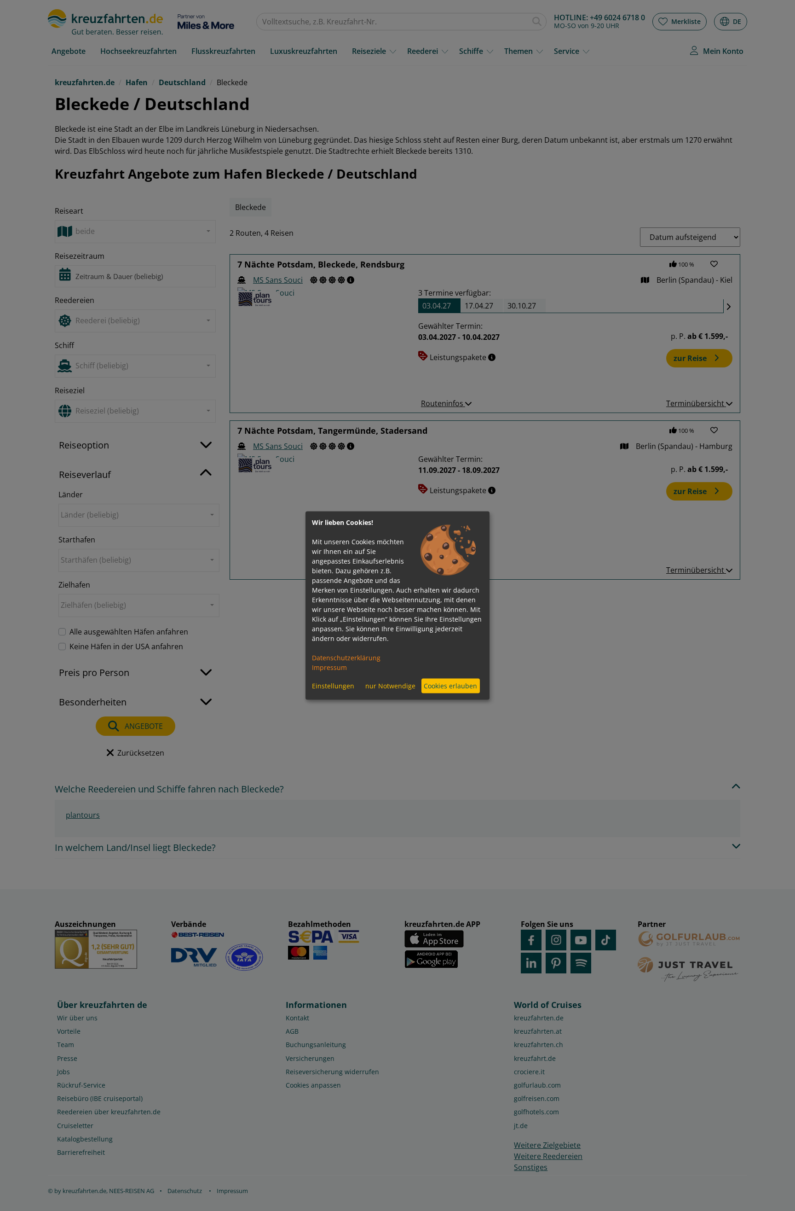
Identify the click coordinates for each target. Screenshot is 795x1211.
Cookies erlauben (450, 685)
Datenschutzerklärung (346, 657)
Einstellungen (333, 685)
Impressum (329, 667)
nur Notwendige (390, 685)
